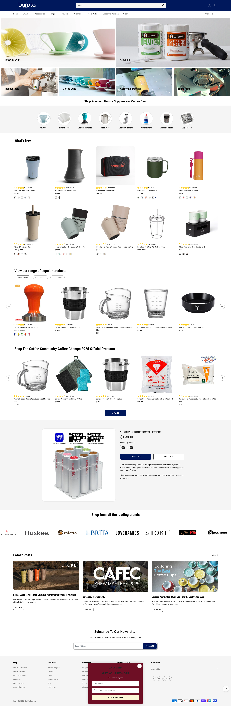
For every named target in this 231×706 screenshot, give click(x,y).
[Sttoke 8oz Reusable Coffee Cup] (33, 165)
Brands (26, 14)
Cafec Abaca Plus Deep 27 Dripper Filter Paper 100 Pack (197, 400)
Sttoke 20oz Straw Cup (22, 247)
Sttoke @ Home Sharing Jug (65, 190)
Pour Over (17, 679)
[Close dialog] (139, 666)
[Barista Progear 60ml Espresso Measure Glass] (156, 302)
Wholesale (209, 14)
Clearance (127, 14)
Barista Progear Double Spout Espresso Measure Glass (114, 328)
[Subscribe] (216, 669)
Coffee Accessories (20, 668)
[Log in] (209, 5)
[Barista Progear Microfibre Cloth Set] (74, 374)
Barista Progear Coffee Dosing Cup (68, 327)
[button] (19, 188)
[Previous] (8, 306)
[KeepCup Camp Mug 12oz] (156, 165)
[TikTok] (169, 678)
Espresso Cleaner (19, 675)
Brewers (64, 14)
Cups (53, 14)
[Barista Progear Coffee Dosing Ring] (198, 302)
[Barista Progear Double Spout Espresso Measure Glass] (115, 302)
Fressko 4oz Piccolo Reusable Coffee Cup (70, 247)
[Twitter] (159, 678)
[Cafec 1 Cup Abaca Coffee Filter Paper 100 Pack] (156, 374)
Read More (18, 607)
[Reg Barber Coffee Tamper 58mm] (33, 302)
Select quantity (127, 443)
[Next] (222, 306)
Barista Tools (23, 277)
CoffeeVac (52, 687)
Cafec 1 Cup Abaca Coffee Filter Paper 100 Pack (155, 399)
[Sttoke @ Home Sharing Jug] (74, 165)
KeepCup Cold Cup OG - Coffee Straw (151, 247)
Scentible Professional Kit (105, 190)
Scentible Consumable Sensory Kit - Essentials (140, 431)
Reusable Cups (18, 683)
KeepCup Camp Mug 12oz (147, 190)
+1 (156, 197)
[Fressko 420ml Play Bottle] (198, 165)
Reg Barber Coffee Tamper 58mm (26, 327)
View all (115, 413)
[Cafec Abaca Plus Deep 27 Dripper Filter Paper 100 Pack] (198, 374)
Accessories (40, 14)
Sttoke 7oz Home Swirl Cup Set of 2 (192, 247)
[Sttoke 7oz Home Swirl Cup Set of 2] (198, 222)
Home (15, 14)
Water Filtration (19, 687)
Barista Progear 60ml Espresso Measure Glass (154, 327)
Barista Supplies (30, 701)
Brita (49, 683)
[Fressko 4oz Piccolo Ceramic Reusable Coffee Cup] (115, 222)
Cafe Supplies (40, 277)
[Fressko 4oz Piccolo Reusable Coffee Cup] (74, 222)
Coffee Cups (57, 277)
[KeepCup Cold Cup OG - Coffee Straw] (156, 222)
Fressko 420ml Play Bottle (188, 190)
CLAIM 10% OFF (115, 697)
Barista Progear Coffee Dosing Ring (192, 327)
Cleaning (78, 14)
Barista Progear (54, 668)
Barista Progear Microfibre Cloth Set (68, 399)
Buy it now (168, 457)
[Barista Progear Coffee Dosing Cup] (74, 302)
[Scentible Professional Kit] (115, 165)
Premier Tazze (53, 679)
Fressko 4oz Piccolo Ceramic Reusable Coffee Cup (114, 247)
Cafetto (50, 671)
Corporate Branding (111, 14)
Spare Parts (92, 14)
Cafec (50, 675)
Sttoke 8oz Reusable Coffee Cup (25, 190)
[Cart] (215, 5)
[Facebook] (154, 678)
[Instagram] (164, 678)
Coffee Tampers (19, 671)
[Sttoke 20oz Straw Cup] (33, 222)
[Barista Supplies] (27, 5)
